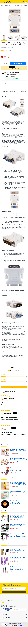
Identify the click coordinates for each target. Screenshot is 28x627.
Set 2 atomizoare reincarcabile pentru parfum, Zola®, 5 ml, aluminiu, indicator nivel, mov (17, 559)
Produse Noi (5, 544)
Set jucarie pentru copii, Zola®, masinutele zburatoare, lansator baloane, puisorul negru (18, 469)
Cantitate (3, 60)
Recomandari (5, 445)
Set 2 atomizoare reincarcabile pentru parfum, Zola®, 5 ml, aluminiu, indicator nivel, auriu (17, 549)
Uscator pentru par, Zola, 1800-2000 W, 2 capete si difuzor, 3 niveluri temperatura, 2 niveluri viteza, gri (17, 535)
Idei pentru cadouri (7, 478)
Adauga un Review (14, 387)
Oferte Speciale (6, 511)
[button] (4, 50)
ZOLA (11, 623)
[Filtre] (2, 391)
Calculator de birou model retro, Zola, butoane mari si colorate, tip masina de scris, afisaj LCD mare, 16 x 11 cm (18, 493)
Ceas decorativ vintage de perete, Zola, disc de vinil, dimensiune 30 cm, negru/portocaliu (18, 502)
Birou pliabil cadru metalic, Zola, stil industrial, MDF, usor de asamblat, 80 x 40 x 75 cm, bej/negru (17, 516)
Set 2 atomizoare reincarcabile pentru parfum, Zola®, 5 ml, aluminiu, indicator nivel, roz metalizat (17, 568)
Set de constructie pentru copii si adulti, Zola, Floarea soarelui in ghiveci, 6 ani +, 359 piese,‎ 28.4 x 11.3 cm (18, 483)
